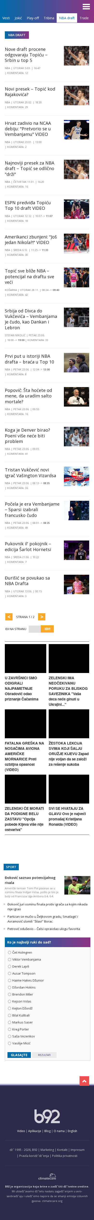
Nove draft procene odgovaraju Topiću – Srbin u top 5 (26, 54)
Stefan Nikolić (15, 335)
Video (21, 1131)
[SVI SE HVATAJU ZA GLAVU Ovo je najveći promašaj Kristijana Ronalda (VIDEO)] (69, 802)
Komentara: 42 (17, 295)
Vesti (6, 18)
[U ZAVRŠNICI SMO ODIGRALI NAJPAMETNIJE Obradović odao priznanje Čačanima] (25, 671)
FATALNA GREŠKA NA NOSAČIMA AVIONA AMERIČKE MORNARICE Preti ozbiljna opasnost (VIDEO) (24, 756)
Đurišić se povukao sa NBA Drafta (27, 580)
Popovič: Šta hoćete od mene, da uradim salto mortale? (28, 395)
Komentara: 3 (17, 596)
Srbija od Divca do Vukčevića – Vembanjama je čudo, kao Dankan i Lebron (31, 319)
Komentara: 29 (17, 107)
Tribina (49, 18)
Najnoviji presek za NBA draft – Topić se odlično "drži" (29, 168)
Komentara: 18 (17, 221)
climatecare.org (52, 1201)
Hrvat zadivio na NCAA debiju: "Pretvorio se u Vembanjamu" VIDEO (28, 128)
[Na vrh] (84, 1081)
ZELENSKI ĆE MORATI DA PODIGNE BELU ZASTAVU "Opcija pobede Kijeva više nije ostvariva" (24, 819)
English (72, 1131)
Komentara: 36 (17, 488)
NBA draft (67, 18)
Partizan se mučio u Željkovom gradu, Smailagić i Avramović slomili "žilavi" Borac (42, 918)
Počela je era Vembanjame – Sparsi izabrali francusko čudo (32, 509)
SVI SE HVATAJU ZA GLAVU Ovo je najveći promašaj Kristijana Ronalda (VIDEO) (67, 816)
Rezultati (44, 1055)
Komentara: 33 (37, 340)
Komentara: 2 (17, 147)
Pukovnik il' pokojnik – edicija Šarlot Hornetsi (28, 546)
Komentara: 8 (17, 374)
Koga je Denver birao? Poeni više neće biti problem (27, 435)
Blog (47, 1131)
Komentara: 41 (17, 453)
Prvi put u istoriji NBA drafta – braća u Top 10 (29, 358)
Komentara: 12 (17, 73)
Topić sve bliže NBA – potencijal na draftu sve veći (29, 276)
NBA (7, 68)
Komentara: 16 (17, 186)
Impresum (78, 1150)
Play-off (33, 18)
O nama (59, 1131)
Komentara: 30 (17, 255)
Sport (11, 867)
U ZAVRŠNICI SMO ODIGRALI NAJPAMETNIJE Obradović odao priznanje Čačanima (21, 688)
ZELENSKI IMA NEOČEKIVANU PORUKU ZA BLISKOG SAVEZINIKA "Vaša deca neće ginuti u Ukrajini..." (68, 691)
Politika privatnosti (64, 1156)
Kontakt (62, 1150)
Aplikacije (34, 1131)
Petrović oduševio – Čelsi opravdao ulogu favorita (43, 929)
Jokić (18, 18)
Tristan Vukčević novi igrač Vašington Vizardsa (30, 472)
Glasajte (19, 1055)
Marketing (47, 1150)
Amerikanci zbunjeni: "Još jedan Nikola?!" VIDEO (31, 239)
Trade (84, 18)
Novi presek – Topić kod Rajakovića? (30, 91)
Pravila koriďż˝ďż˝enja (34, 1156)
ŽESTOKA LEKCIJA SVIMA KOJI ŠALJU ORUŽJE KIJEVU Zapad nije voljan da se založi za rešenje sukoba (69, 753)
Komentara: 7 (17, 562)
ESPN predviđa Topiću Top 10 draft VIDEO (28, 205)
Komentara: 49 (17, 527)
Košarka (11, 290)
